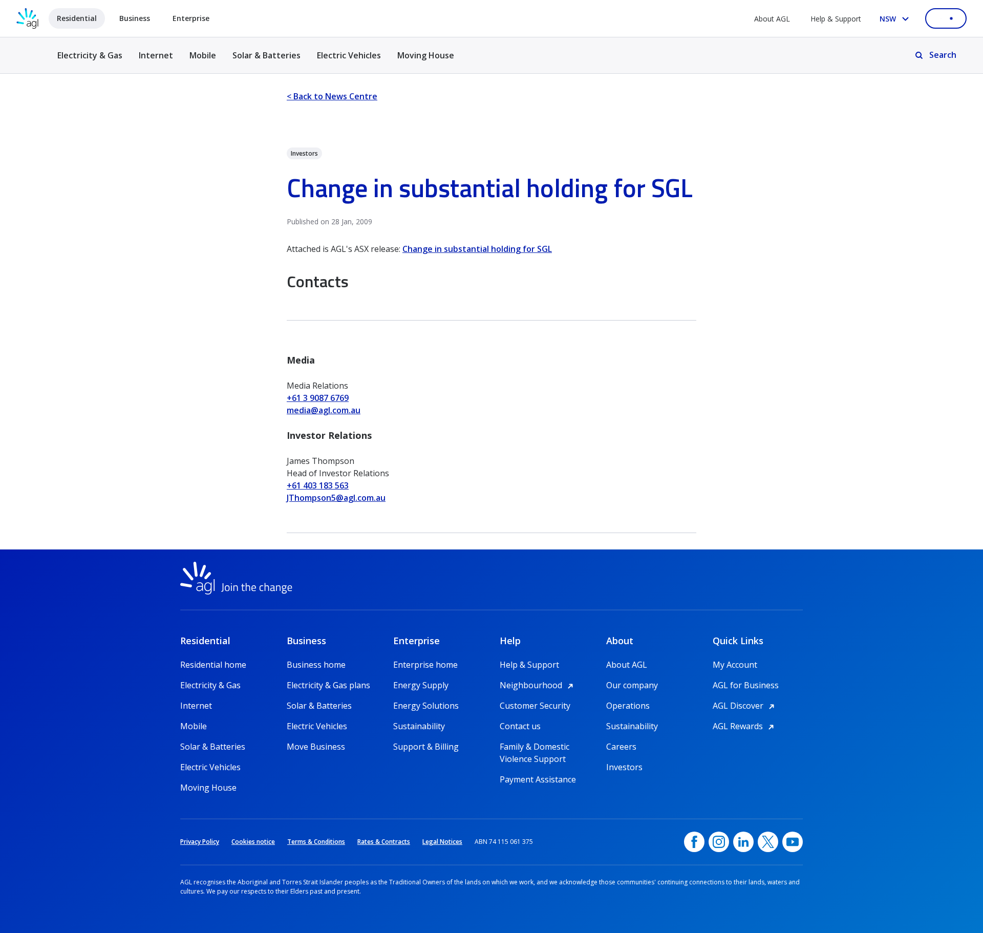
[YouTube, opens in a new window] (792, 842)
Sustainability (419, 726)
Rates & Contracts (383, 841)
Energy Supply (420, 685)
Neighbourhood (538, 685)
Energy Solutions (426, 705)
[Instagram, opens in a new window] (719, 842)
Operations (628, 705)
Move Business (316, 746)
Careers (621, 746)
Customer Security (535, 705)
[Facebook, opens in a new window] (694, 842)
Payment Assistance (538, 779)
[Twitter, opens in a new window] (768, 842)
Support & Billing (426, 746)
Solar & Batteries (266, 55)
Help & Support (835, 19)
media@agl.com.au (323, 410)
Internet (156, 55)
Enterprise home (425, 664)
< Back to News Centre (332, 96)
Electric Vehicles (349, 55)
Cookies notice (253, 841)
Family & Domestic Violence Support (534, 747)
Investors (624, 767)
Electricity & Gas (89, 61)
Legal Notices (442, 841)
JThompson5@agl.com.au (336, 497)
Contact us (520, 726)
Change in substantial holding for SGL (477, 249)
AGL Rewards (745, 726)
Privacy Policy (199, 841)
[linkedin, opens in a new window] (743, 842)
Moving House (425, 55)
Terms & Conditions (316, 841)
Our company (632, 685)
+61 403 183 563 (318, 485)
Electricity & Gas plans (328, 685)
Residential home (213, 664)
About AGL (772, 19)
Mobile (202, 55)
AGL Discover (745, 705)
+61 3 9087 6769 (318, 398)
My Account (735, 664)
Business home (316, 664)
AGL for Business (746, 685)
